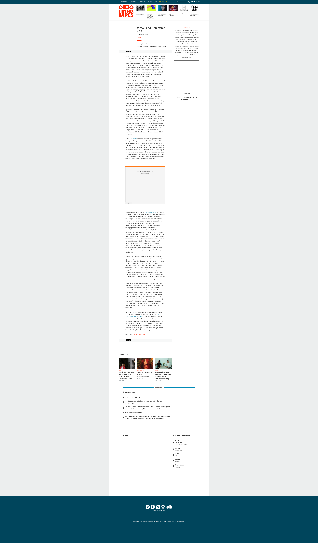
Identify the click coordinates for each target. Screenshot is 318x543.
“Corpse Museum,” (150, 212)
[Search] (189, 2)
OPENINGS (157, 515)
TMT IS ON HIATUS (164, 2)
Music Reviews (124, 2)
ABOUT (146, 515)
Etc (156, 2)
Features (142, 2)
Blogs (150, 2)
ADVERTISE (171, 515)
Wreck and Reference (139, 334)
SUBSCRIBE (164, 515)
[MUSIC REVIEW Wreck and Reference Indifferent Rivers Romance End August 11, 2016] (145, 363)
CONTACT (151, 515)
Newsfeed (133, 2)
